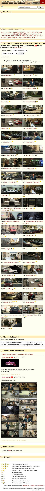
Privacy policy (40, 485)
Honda (6, 182)
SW (34, 262)
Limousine (4, 210)
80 (8, 88)
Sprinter (16, 235)
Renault (6, 275)
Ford (5, 155)
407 (32, 262)
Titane (6, 195)
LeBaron (33, 115)
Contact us (33, 485)
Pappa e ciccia (15, 35)
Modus (32, 275)
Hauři (2, 35)
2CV (7, 129)
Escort (9, 155)
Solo (31, 169)
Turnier (14, 168)
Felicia (32, 289)
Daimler (6, 142)
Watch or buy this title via (8, 339)
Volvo (5, 329)
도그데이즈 (23, 35)
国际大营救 (23, 34)
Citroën (3, 129)
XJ (31, 182)
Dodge (28, 142)
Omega (31, 249)
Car (14, 208)
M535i (31, 102)
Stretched (18, 208)
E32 (7, 102)
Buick (6, 115)
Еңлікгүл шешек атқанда (14, 32)
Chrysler (28, 115)
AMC (27, 75)
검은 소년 (39, 35)
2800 (30, 88)
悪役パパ (3, 32)
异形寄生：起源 (31, 35)
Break (34, 129)
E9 (35, 88)
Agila (8, 249)
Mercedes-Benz (9, 221)
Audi (5, 88)
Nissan (28, 235)
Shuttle (14, 182)
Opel (5, 249)
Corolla (32, 302)
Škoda (27, 289)
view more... (32, 37)
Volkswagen (8, 315)
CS (33, 88)
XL (33, 169)
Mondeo (9, 168)
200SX (32, 235)
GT (12, 75)
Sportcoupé (40, 221)
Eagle (30, 75)
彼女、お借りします (28, 32)
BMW (27, 88)
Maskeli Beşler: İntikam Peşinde (18, 37)
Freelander (36, 195)
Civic (10, 182)
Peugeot (28, 262)
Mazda (28, 209)
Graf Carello (26, 169)
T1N (3, 237)
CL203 (25, 224)
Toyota (27, 302)
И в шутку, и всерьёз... (33, 34)
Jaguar (28, 182)
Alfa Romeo (7, 75)
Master (11, 275)
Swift (10, 302)
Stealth (32, 142)
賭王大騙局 (16, 34)
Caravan (14, 262)
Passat (14, 315)
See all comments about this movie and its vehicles (17, 354)
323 (31, 209)
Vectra (9, 262)
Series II (36, 182)
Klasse (17, 221)
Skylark (10, 115)
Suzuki (6, 302)
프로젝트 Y (4, 37)
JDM (2, 195)
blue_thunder (18, 47)
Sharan (35, 315)
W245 (3, 224)
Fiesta (30, 155)
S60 (9, 329)
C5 (31, 129)
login (9, 450)
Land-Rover (29, 195)
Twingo (11, 289)
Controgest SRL (25, 485)
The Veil (7, 35)
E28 (34, 102)
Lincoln (6, 208)
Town (10, 208)
